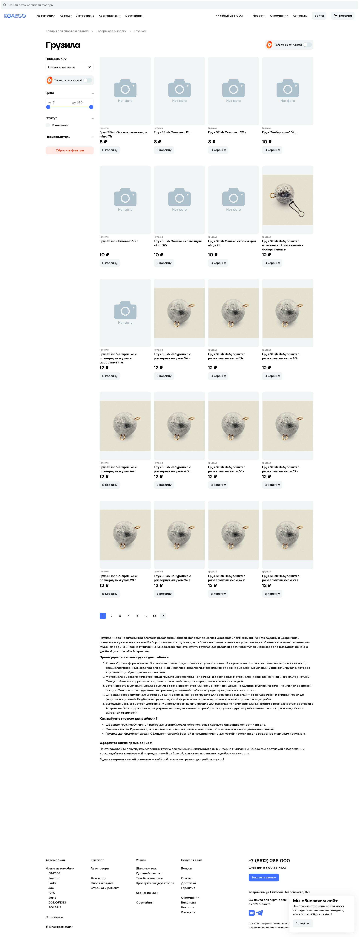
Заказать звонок (263, 877)
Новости (259, 16)
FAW (51, 893)
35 (154, 616)
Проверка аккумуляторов (155, 883)
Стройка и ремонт (105, 888)
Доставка (188, 883)
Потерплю (302, 923)
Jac (51, 888)
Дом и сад (98, 878)
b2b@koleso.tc (259, 904)
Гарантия (188, 888)
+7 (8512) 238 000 (229, 16)
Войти (319, 16)
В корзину (109, 150)
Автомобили (46, 16)
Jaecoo (53, 878)
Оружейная (133, 16)
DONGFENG (57, 902)
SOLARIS (54, 907)
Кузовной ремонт (149, 873)
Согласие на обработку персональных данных (279, 927)
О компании (279, 16)
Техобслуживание (149, 878)
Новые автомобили (60, 868)
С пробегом (54, 917)
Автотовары (100, 868)
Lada (52, 883)
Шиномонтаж (146, 868)
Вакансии (188, 902)
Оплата (186, 878)
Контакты (300, 16)
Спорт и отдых (102, 883)
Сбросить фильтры (70, 150)
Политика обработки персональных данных (277, 923)
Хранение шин (109, 16)
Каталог (66, 16)
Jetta (52, 898)
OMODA (54, 873)
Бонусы (186, 868)
